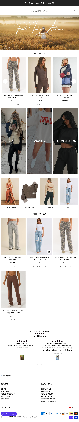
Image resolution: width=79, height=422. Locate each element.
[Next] (73, 81)
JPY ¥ (73, 408)
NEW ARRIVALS (39, 53)
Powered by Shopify (30, 417)
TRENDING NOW (39, 214)
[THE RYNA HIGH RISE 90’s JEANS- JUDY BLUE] (39, 236)
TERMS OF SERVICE (8, 394)
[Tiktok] (9, 408)
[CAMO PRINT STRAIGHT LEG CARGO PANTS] (14, 75)
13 (39, 266)
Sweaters (49, 208)
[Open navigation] (14, 10)
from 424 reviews (39, 336)
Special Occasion (10, 208)
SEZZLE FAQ (5, 396)
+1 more (43, 266)
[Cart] (77, 10)
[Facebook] (2, 408)
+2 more (17, 104)
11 (37, 266)
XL (15, 319)
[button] (38, 363)
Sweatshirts (29, 208)
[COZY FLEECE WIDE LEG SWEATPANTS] (13, 236)
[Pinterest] (5, 408)
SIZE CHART (5, 391)
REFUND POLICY (47, 394)
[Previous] (5, 81)
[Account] (74, 10)
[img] (39, 333)
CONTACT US (46, 389)
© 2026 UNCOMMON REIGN (11, 417)
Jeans (69, 208)
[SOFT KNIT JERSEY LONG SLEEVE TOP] (39, 75)
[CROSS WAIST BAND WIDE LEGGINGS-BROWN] (13, 289)
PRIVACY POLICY (47, 396)
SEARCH (4, 389)
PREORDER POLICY (48, 399)
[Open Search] (71, 10)
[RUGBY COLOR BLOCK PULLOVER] (65, 75)
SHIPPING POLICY (47, 391)
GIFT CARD (5, 399)
